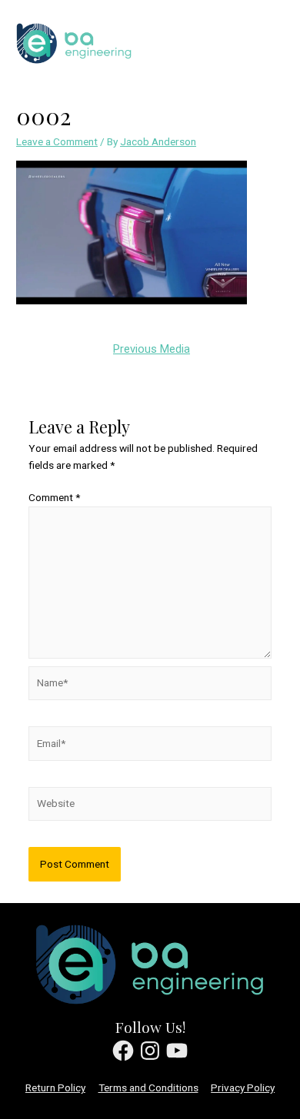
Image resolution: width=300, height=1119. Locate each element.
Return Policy (55, 1087)
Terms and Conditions (148, 1087)
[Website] (150, 806)
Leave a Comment (57, 141)
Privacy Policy (243, 1087)
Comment (54, 497)
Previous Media (151, 349)
